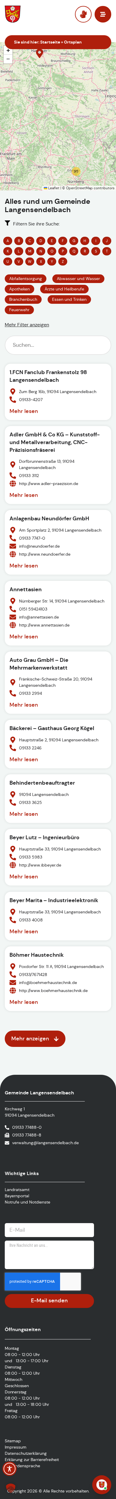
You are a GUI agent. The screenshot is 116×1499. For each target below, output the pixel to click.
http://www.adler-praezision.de (48, 483)
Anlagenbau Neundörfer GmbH (49, 518)
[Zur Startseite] (26, 14)
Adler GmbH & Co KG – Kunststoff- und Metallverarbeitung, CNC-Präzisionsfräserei (55, 442)
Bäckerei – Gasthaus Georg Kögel (52, 728)
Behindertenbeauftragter (42, 782)
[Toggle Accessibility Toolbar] (9, 1468)
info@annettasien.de (39, 616)
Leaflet (53, 188)
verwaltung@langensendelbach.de (45, 1142)
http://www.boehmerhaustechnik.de (53, 990)
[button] (39, 53)
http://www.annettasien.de (44, 624)
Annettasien (26, 589)
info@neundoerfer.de (39, 546)
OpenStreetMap (79, 188)
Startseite (50, 42)
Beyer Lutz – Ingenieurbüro (44, 837)
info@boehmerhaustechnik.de (48, 982)
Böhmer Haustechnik (37, 954)
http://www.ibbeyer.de (40, 865)
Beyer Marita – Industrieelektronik (54, 900)
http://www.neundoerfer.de (44, 554)
